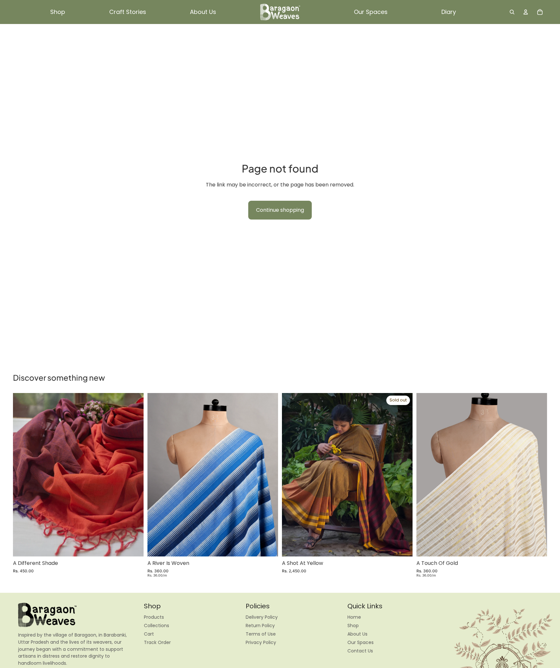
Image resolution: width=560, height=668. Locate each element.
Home (354, 617)
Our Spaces (360, 642)
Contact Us (360, 651)
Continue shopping (280, 210)
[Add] (133, 546)
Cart (149, 634)
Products (154, 617)
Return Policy (260, 625)
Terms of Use (261, 634)
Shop (353, 625)
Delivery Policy (262, 617)
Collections (156, 625)
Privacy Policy (261, 642)
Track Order (157, 642)
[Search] (512, 12)
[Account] (526, 12)
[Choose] (268, 546)
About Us (357, 634)
